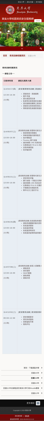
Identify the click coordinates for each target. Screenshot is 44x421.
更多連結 (39, 2)
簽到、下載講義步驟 (31, 368)
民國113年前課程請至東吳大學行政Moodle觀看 (21, 388)
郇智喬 (27, 416)
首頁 (5, 56)
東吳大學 (21, 2)
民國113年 (35, 383)
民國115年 (35, 373)
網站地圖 (30, 2)
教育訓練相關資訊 (17, 56)
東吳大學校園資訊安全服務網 (18, 19)
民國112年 (35, 393)
